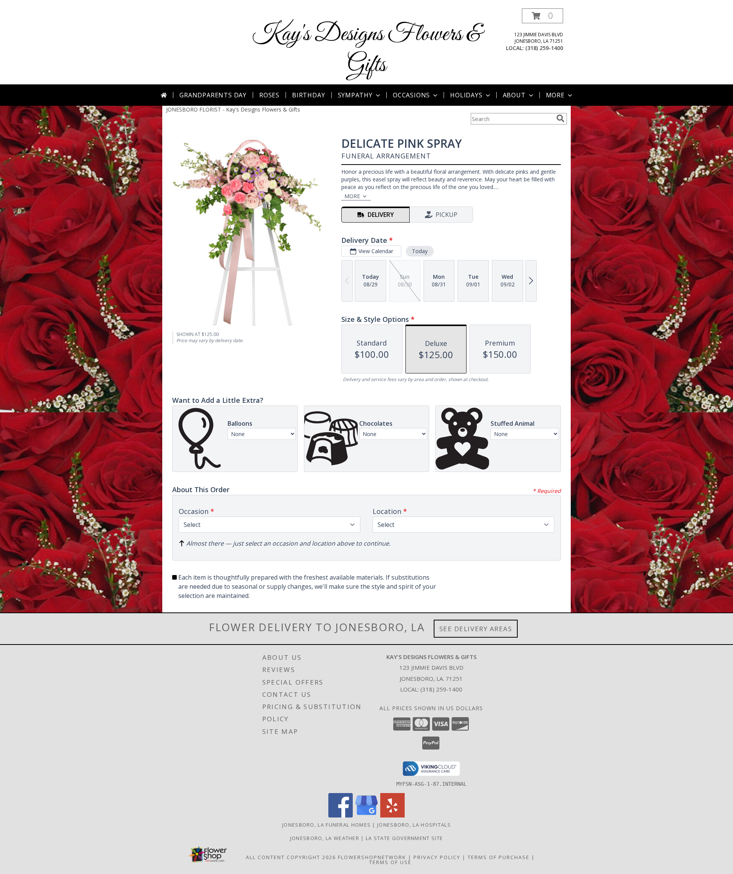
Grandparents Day (213, 95)
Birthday (308, 95)
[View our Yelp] (392, 815)
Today (420, 251)
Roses (269, 95)
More (555, 95)
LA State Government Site (404, 838)
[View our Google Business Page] (366, 815)
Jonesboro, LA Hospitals (414, 824)
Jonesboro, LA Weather (324, 838)
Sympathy (355, 95)
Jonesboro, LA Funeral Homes (326, 824)
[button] (542, 15)
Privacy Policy (436, 857)
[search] (560, 118)
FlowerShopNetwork (372, 857)
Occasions (411, 95)
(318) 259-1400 (544, 48)
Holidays (466, 95)
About (514, 95)
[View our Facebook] (340, 815)
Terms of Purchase (499, 857)
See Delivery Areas (475, 628)
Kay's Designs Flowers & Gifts (366, 50)
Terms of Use (390, 862)
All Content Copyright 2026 (291, 857)
